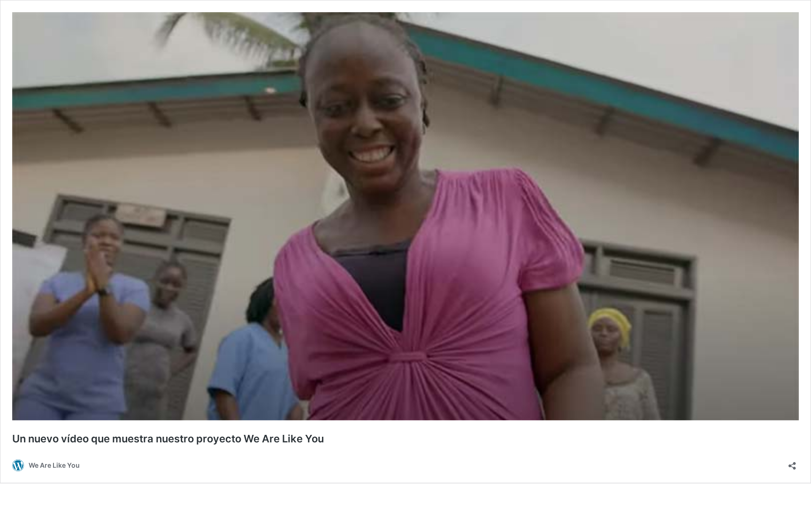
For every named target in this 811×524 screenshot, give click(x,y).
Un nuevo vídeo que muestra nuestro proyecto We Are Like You (168, 439)
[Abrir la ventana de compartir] (792, 463)
